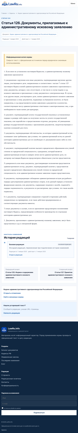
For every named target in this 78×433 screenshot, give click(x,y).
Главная (4, 13)
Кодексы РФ (6, 354)
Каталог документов (9, 350)
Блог (3, 364)
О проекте (5, 375)
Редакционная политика (11, 379)
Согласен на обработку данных (12, 408)
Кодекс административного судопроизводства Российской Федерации (41, 13)
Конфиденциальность (10, 386)
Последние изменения (10, 360)
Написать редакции (12, 313)
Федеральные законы (10, 357)
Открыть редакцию (15, 255)
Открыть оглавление (12, 293)
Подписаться (39, 413)
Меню (73, 3)
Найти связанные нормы (14, 297)
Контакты (5, 382)
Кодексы (12, 13)
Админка (4, 430)
